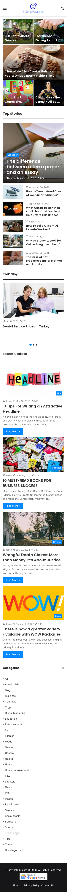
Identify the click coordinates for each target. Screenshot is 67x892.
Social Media (12, 815)
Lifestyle (10, 781)
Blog (7, 690)
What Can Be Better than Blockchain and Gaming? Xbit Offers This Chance (43, 211)
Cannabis (10, 701)
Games (9, 747)
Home (8, 764)
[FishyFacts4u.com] (33, 8)
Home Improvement (17, 770)
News (8, 787)
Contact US (48, 885)
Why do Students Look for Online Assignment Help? (43, 242)
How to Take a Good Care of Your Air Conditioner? (43, 193)
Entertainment (13, 724)
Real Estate (12, 804)
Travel (8, 844)
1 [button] (30, 345)
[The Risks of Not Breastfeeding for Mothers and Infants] (13, 258)
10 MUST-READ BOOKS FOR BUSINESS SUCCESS (27, 483)
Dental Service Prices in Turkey (26, 326)
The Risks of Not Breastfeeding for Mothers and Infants (44, 260)
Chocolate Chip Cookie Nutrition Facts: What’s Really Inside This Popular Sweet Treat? (29, 75)
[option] (33, 62)
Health (9, 758)
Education (11, 718)
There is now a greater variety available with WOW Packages (32, 632)
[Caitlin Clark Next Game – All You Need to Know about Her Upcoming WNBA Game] (49, 93)
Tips (7, 838)
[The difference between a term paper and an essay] (33, 153)
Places (9, 798)
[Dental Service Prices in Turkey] (33, 300)
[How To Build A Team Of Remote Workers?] (13, 226)
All (6, 678)
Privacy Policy (31, 885)
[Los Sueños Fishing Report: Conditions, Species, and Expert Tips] (49, 31)
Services (10, 810)
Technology (12, 833)
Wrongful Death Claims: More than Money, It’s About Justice (32, 557)
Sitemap (17, 885)
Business (10, 695)
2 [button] (33, 345)
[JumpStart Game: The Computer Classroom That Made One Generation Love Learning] (18, 93)
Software (10, 821)
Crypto (9, 707)
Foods (8, 741)
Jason (12, 178)
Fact (7, 730)
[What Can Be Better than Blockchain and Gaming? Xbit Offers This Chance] (13, 209)
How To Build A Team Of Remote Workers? (42, 227)
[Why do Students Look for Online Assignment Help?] (13, 241)
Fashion (9, 735)
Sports (9, 827)
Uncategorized (14, 850)
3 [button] (36, 345)
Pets (7, 793)
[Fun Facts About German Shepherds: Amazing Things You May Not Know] (18, 31)
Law (7, 775)
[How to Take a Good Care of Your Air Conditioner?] (13, 192)
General (9, 753)
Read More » (13, 431)
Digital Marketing (15, 712)
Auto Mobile (12, 684)
